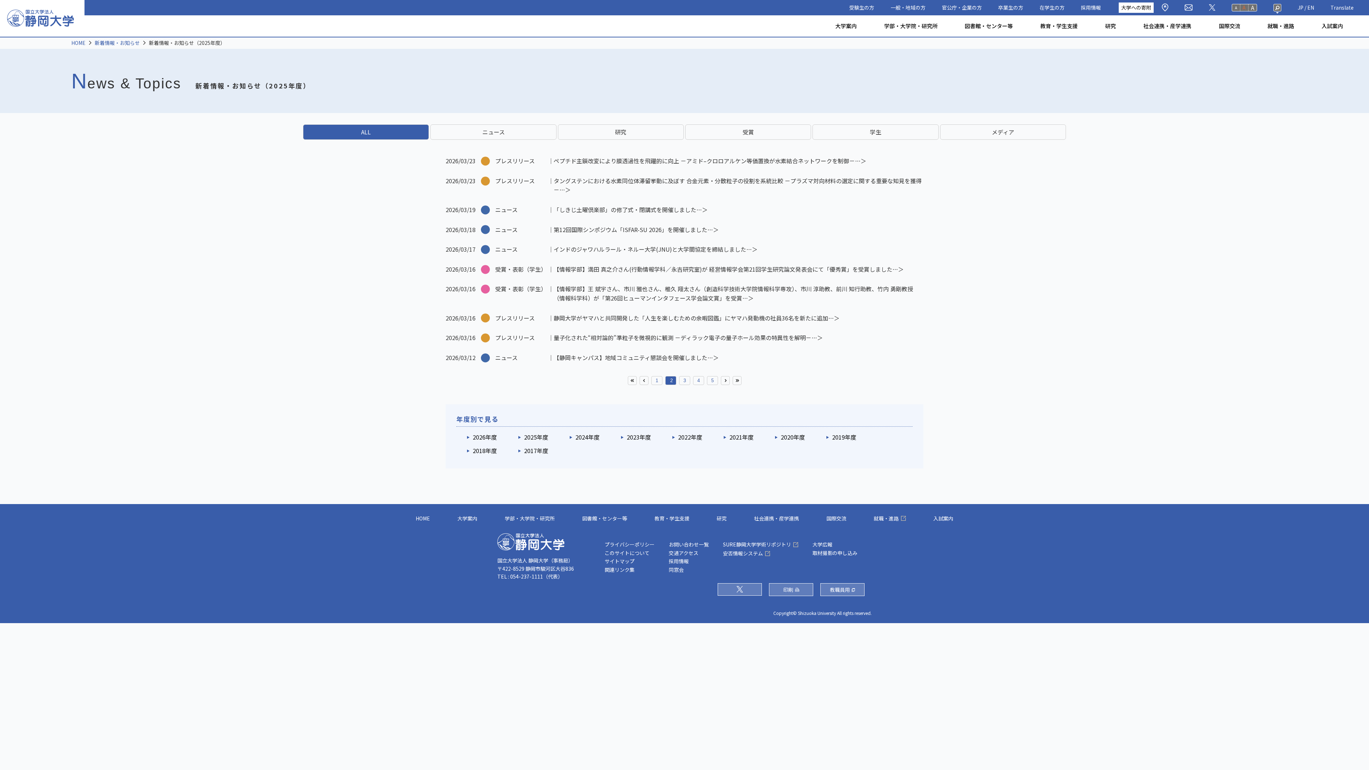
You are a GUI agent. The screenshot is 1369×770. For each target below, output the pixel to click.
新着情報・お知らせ (117, 42)
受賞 (748, 132)
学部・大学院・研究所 (911, 26)
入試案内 (1332, 26)
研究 (1110, 26)
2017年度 (536, 451)
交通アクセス (683, 552)
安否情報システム (743, 553)
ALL (366, 132)
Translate (1342, 7)
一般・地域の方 (908, 7)
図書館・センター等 (989, 26)
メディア (1003, 132)
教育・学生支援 (1059, 26)
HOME (78, 42)
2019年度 (844, 437)
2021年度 (741, 437)
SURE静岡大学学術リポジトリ (757, 544)
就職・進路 (1280, 26)
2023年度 (639, 437)
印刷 (788, 589)
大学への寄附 (1136, 7)
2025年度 (536, 437)
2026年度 (485, 437)
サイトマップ (620, 561)
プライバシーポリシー (630, 544)
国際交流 (1229, 26)
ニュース (493, 132)
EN (1310, 7)
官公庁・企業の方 (962, 7)
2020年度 (793, 437)
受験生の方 (861, 7)
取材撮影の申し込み (834, 552)
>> (737, 380)
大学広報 (822, 544)
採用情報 (1091, 7)
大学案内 (846, 26)
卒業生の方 (1010, 7)
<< (632, 380)
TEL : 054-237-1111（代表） (530, 576)
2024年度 (587, 437)
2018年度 (485, 451)
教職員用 (840, 589)
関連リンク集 (620, 569)
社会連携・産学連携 (1167, 26)
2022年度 (690, 437)
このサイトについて (627, 552)
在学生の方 (1052, 7)
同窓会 (676, 569)
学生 (875, 132)
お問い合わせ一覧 (689, 544)
